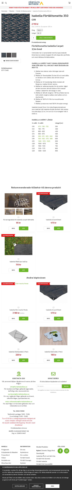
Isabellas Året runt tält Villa (45, 456)
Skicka (66, 386)
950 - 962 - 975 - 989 (45, 138)
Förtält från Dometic (43, 458)
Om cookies (24, 455)
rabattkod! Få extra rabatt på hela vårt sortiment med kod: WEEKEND (36, 7)
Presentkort (5, 455)
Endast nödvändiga (36, 486)
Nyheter (23, 463)
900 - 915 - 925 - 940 (45, 136)
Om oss (22, 449)
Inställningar (20, 486)
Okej (52, 486)
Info (13, 228)
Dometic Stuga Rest (48, 450)
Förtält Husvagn (25, 460)
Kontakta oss (5, 460)
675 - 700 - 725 (43, 126)
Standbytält (40, 453)
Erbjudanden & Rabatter (9, 452)
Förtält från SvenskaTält (44, 464)
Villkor (3, 458)
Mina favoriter (6, 463)
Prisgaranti (5, 449)
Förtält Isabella (41, 461)
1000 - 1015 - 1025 (44, 141)
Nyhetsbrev (24, 452)
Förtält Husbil (25, 458)
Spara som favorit (12, 60)
